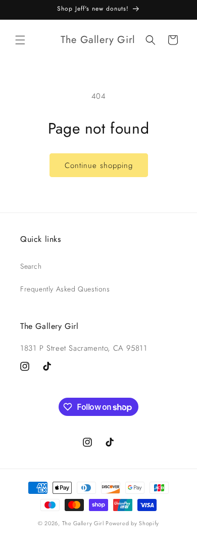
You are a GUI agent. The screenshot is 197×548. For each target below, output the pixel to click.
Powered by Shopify (132, 523)
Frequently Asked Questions (65, 289)
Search (31, 266)
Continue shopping (99, 165)
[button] (20, 40)
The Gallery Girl (83, 523)
